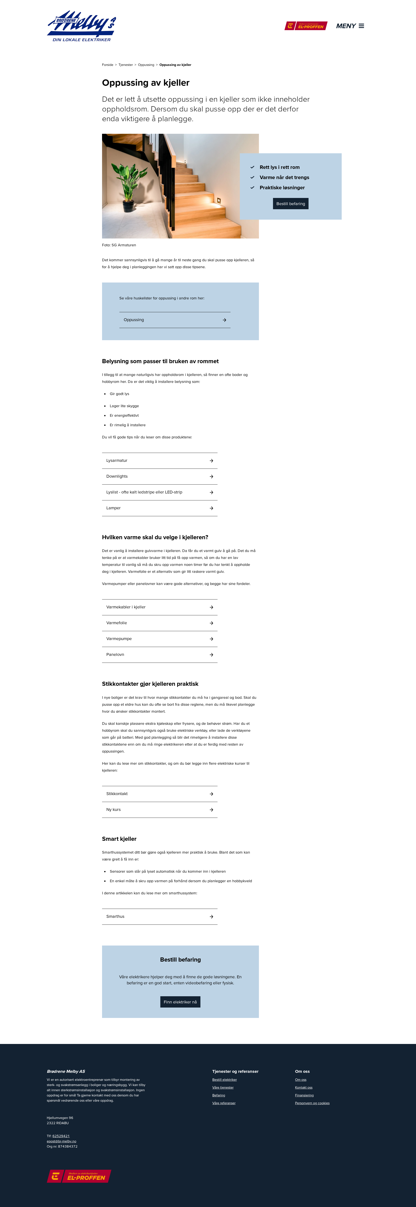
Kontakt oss (303, 1087)
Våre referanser (224, 1103)
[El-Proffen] (306, 25)
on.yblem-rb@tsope (61, 1141)
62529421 (61, 1136)
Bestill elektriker (224, 1079)
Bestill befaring (290, 203)
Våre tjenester (223, 1087)
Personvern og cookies (312, 1103)
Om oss (300, 1079)
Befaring (218, 1095)
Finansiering (304, 1095)
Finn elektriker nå (180, 1002)
